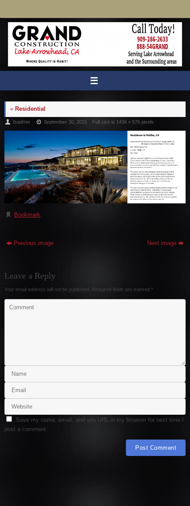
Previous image (33, 243)
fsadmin (21, 122)
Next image (161, 243)
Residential (28, 109)
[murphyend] (95, 167)
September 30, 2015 (65, 122)
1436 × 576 (128, 122)
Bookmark (27, 215)
